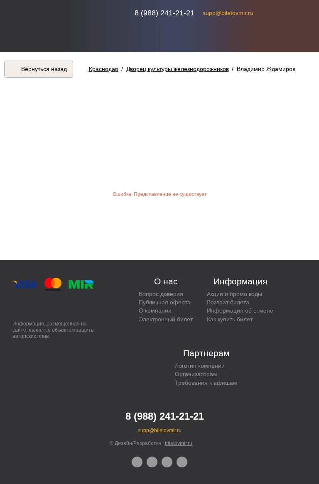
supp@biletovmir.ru (228, 13)
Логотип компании (200, 365)
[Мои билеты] (176, 39)
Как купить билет (230, 319)
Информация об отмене (240, 310)
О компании (155, 310)
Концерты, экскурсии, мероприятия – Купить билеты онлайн (96, 13)
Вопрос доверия (161, 294)
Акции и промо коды (234, 294)
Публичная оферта (165, 302)
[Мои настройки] (109, 39)
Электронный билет (166, 319)
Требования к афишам (206, 382)
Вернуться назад (44, 69)
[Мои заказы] (143, 39)
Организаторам (196, 374)
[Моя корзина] (209, 39)
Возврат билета (228, 302)
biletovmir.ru (178, 443)
